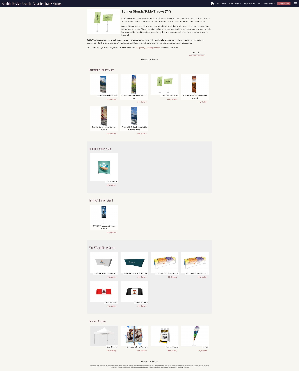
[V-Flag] (195, 336)
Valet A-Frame (172, 347)
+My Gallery (111, 99)
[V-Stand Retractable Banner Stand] (195, 84)
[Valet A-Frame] (165, 336)
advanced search (193, 55)
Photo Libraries (234, 3)
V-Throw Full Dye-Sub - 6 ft (166, 273)
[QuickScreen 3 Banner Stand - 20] (134, 84)
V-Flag (205, 347)
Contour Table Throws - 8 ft (136, 273)
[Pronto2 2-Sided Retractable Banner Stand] (134, 116)
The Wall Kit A (111, 181)
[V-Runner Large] (134, 291)
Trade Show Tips (249, 3)
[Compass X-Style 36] (165, 84)
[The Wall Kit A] (104, 167)
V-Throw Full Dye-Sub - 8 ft (197, 273)
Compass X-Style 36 (169, 95)
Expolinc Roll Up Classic (107, 95)
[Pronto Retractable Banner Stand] (104, 116)
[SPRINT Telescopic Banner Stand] (104, 215)
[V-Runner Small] (104, 291)
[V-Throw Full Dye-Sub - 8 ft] (195, 262)
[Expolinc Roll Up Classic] (104, 84)
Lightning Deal (284, 3)
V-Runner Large (141, 302)
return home (201, 55)
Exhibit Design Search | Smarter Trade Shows (31, 3)
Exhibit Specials (269, 3)
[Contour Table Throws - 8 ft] (134, 262)
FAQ (259, 3)
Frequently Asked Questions (148, 48)
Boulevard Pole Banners (137, 347)
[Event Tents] (104, 336)
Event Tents (112, 347)
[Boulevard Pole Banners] (134, 336)
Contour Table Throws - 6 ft (105, 273)
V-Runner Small (110, 302)
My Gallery (221, 3)
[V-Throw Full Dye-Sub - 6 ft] (165, 262)
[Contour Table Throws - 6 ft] (104, 262)
